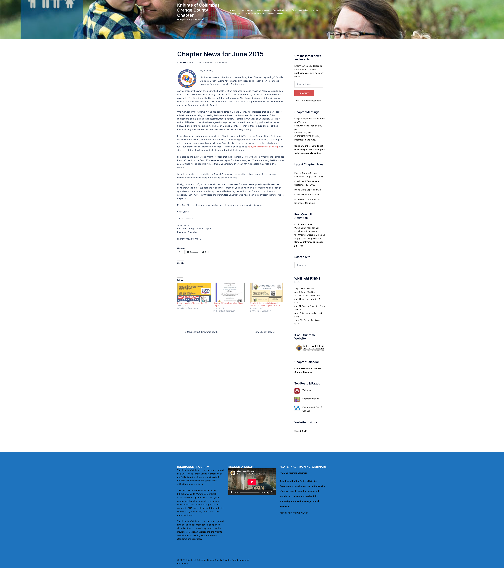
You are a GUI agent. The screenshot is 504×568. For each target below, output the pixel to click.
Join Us (314, 10)
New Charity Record (264, 332)
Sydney (184, 563)
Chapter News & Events (254, 13)
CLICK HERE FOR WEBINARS (294, 513)
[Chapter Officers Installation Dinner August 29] (230, 292)
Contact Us (235, 13)
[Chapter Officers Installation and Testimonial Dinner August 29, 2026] (266, 292)
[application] (252, 481)
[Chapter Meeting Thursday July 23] (194, 292)
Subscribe (304, 93)
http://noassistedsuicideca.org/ (263, 146)
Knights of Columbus (216, 62)
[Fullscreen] (272, 492)
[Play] (231, 492)
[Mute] (268, 492)
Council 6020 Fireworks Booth (202, 332)
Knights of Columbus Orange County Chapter (198, 10)
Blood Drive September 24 (307, 189)
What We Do (247, 10)
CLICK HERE (300, 368)
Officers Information (299, 10)
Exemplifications (280, 10)
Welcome (306, 390)
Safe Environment (275, 13)
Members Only (262, 10)
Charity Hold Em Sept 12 (306, 194)
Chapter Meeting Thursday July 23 (192, 303)
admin (183, 62)
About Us (234, 10)
